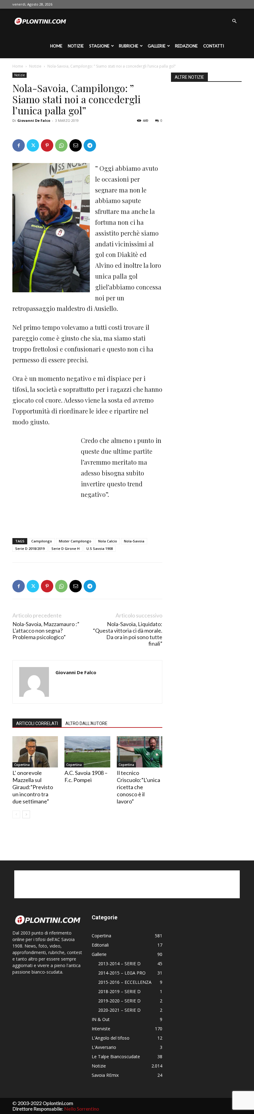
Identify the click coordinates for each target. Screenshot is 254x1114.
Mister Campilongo (75, 541)
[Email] (75, 145)
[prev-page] (16, 814)
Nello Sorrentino (81, 1109)
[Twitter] (33, 145)
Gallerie (156, 45)
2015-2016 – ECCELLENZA (124, 982)
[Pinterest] (47, 145)
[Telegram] (90, 145)
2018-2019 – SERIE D (119, 991)
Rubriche (128, 45)
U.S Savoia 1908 (99, 548)
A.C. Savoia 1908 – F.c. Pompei (85, 776)
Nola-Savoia (134, 541)
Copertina (22, 765)
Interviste (101, 1029)
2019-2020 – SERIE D (119, 1001)
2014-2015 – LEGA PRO (122, 973)
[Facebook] (18, 145)
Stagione (99, 45)
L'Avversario (104, 1047)
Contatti (213, 45)
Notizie (76, 45)
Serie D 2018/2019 (30, 548)
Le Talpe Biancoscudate (116, 1056)
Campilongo (41, 541)
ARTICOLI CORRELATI (37, 723)
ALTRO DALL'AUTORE (86, 723)
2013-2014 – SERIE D (119, 963)
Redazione (186, 45)
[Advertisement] (43, 469)
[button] (234, 21)
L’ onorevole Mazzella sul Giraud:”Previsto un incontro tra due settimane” (32, 787)
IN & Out (101, 1019)
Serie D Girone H (65, 548)
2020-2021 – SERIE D (119, 1010)
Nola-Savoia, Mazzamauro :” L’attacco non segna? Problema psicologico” (45, 630)
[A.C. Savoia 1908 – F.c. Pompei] (87, 751)
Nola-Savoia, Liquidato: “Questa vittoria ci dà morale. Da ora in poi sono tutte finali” (127, 634)
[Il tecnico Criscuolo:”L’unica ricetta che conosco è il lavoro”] (139, 751)
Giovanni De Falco (33, 120)
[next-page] (26, 814)
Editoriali (100, 945)
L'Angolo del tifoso (110, 1038)
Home (56, 45)
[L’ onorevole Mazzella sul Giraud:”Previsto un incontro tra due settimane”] (35, 751)
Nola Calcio (107, 541)
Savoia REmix (105, 1075)
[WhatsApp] (61, 145)
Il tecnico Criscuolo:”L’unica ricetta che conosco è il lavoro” (138, 787)
